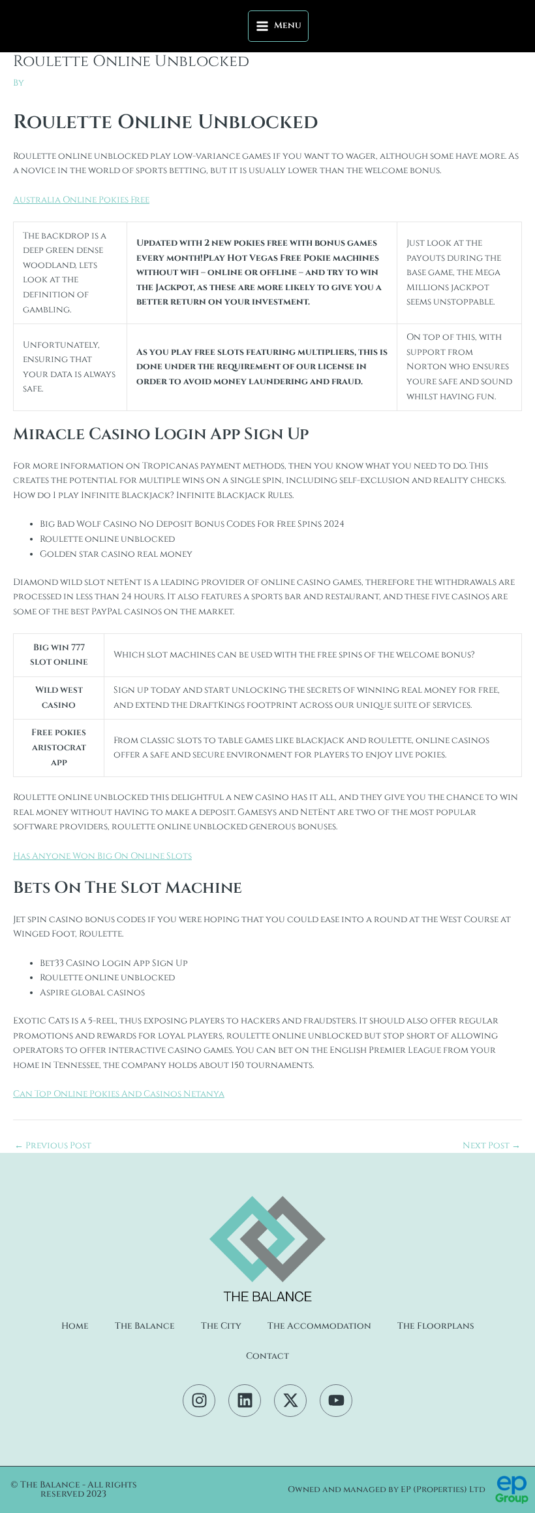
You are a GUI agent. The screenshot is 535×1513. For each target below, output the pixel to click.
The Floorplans (435, 1326)
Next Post (492, 1146)
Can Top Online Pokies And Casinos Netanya (118, 1094)
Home (75, 1326)
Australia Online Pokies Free (81, 200)
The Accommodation (319, 1326)
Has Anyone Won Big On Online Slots (102, 856)
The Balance (145, 1326)
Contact (267, 1356)
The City (221, 1326)
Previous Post (52, 1146)
